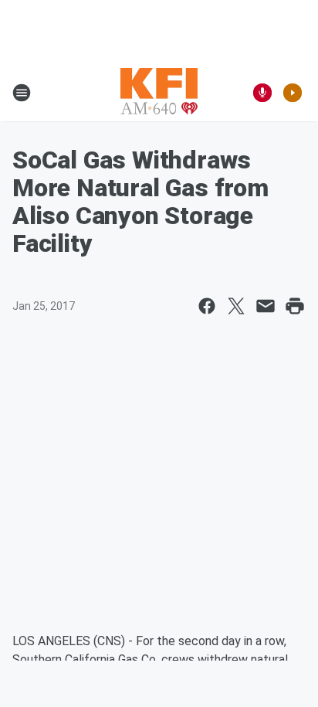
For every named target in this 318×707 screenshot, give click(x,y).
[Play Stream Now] (292, 92)
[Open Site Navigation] (21, 92)
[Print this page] (295, 306)
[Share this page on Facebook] (207, 306)
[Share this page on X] (236, 306)
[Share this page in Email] (265, 306)
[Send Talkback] (262, 92)
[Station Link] (159, 92)
